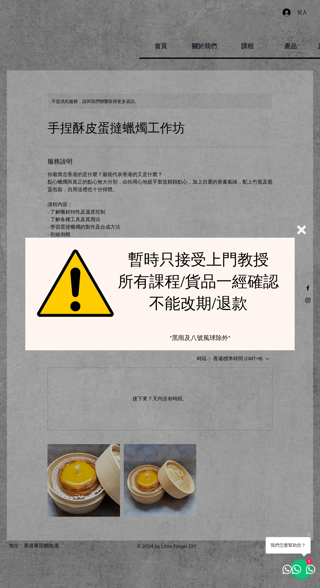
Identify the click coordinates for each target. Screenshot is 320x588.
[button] (301, 230)
